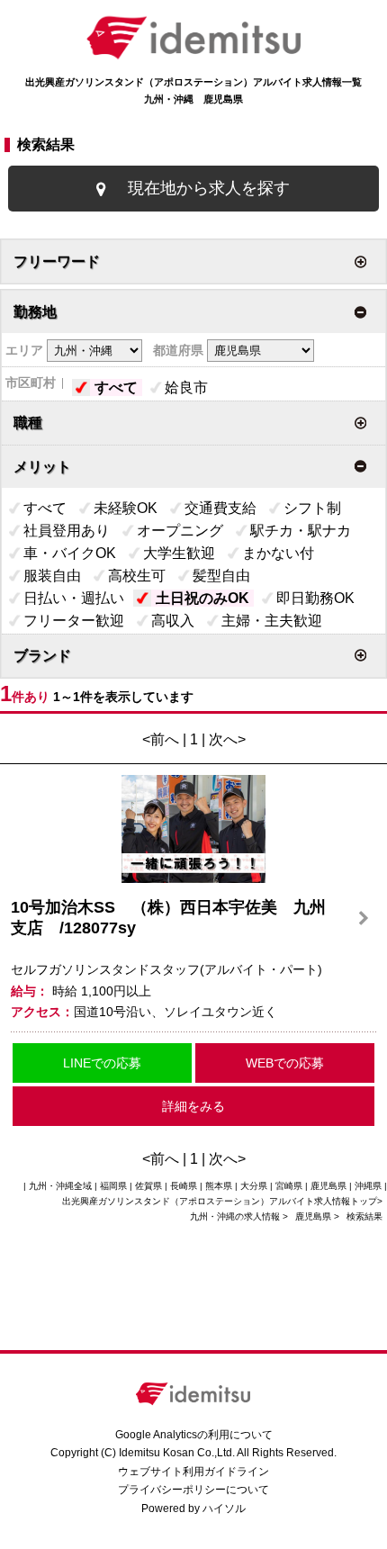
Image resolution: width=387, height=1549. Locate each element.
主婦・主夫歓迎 (271, 620)
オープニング (180, 530)
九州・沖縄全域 (60, 1186)
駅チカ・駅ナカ (300, 530)
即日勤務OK (315, 598)
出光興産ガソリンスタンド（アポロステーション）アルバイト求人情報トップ (219, 1201)
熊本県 (218, 1186)
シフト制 (312, 508)
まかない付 (278, 553)
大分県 (253, 1186)
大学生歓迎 (179, 553)
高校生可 (137, 575)
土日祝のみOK (202, 598)
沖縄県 (368, 1186)
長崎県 (183, 1186)
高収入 (172, 620)
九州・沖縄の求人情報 (236, 1216)
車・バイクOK (69, 553)
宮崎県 (288, 1186)
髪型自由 (221, 575)
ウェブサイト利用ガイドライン (193, 1471)
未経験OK (126, 508)
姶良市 (186, 387)
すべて (116, 387)
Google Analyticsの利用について (194, 1434)
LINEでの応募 (102, 1063)
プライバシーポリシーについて (193, 1489)
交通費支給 (220, 508)
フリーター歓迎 (73, 620)
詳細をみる (193, 1106)
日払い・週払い (73, 598)
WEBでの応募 (285, 1063)
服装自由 (52, 575)
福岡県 (113, 1186)
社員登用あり (66, 530)
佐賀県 (148, 1186)
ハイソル (224, 1508)
